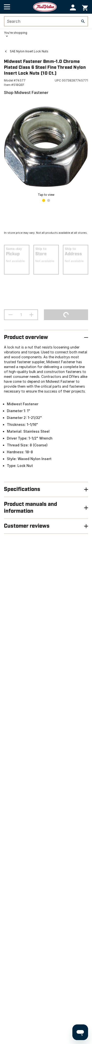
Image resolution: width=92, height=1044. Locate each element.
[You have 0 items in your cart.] (85, 7)
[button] (73, 7)
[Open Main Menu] (7, 6)
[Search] (83, 21)
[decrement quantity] (10, 314)
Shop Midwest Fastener (26, 92)
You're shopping (15, 33)
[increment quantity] (31, 314)
